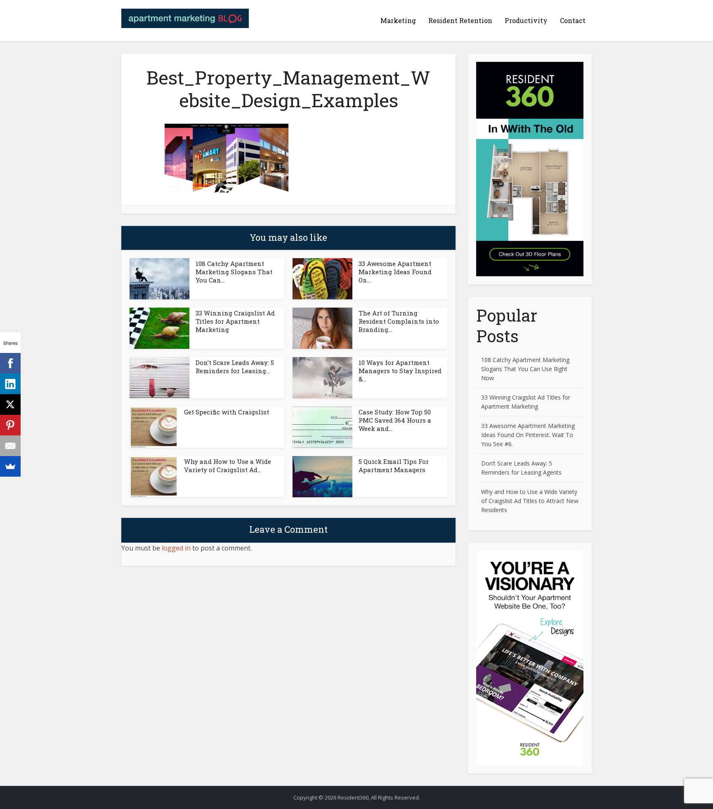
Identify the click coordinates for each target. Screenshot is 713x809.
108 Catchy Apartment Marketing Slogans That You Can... (234, 271)
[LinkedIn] (10, 384)
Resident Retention (460, 20)
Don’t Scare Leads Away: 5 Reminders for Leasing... (235, 366)
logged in (176, 548)
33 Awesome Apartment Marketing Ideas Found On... (395, 271)
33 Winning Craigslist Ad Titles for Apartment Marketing (235, 321)
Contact (573, 20)
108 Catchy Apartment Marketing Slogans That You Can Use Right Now (525, 369)
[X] (10, 404)
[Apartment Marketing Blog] (185, 16)
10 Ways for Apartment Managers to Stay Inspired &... (400, 370)
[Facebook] (10, 363)
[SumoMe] (10, 466)
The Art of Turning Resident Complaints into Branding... (399, 321)
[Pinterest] (10, 425)
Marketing (398, 20)
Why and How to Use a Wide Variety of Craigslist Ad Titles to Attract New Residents (529, 501)
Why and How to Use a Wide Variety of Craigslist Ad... (227, 465)
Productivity (526, 20)
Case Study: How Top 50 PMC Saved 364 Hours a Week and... (395, 420)
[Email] (10, 445)
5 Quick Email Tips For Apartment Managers (394, 465)
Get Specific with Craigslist (226, 412)
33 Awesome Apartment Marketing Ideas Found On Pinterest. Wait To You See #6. (528, 435)
